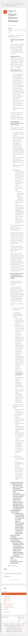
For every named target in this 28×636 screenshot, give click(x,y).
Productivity (6, 609)
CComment (18, 579)
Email (16, 566)
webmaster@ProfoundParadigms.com (14, 628)
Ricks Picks (12, 4)
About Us (12, 624)
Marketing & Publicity (8, 605)
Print (11, 566)
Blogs (7, 4)
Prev (6, 569)
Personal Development (8, 607)
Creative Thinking (7, 598)
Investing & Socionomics (9, 603)
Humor (5, 602)
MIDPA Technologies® (18, 625)
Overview (5, 591)
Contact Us (6, 624)
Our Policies (18, 624)
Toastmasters (7, 611)
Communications (7, 596)
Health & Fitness (19, 4)
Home (3, 4)
